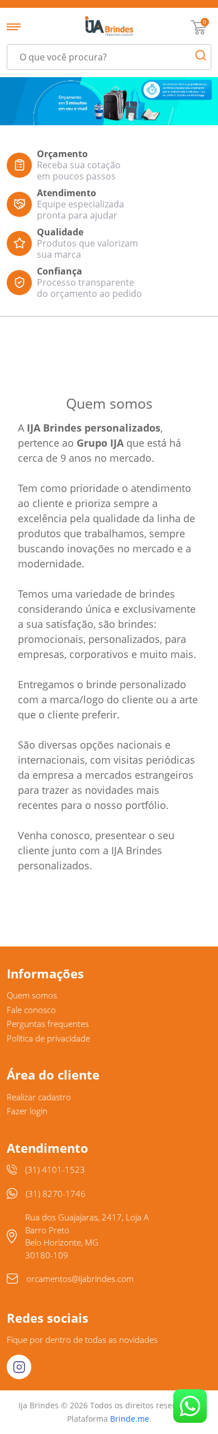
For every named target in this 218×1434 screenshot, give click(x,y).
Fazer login (27, 1110)
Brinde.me (129, 1418)
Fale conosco (31, 1009)
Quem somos (32, 995)
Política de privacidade (48, 1038)
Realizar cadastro (39, 1096)
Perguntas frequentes (48, 1023)
